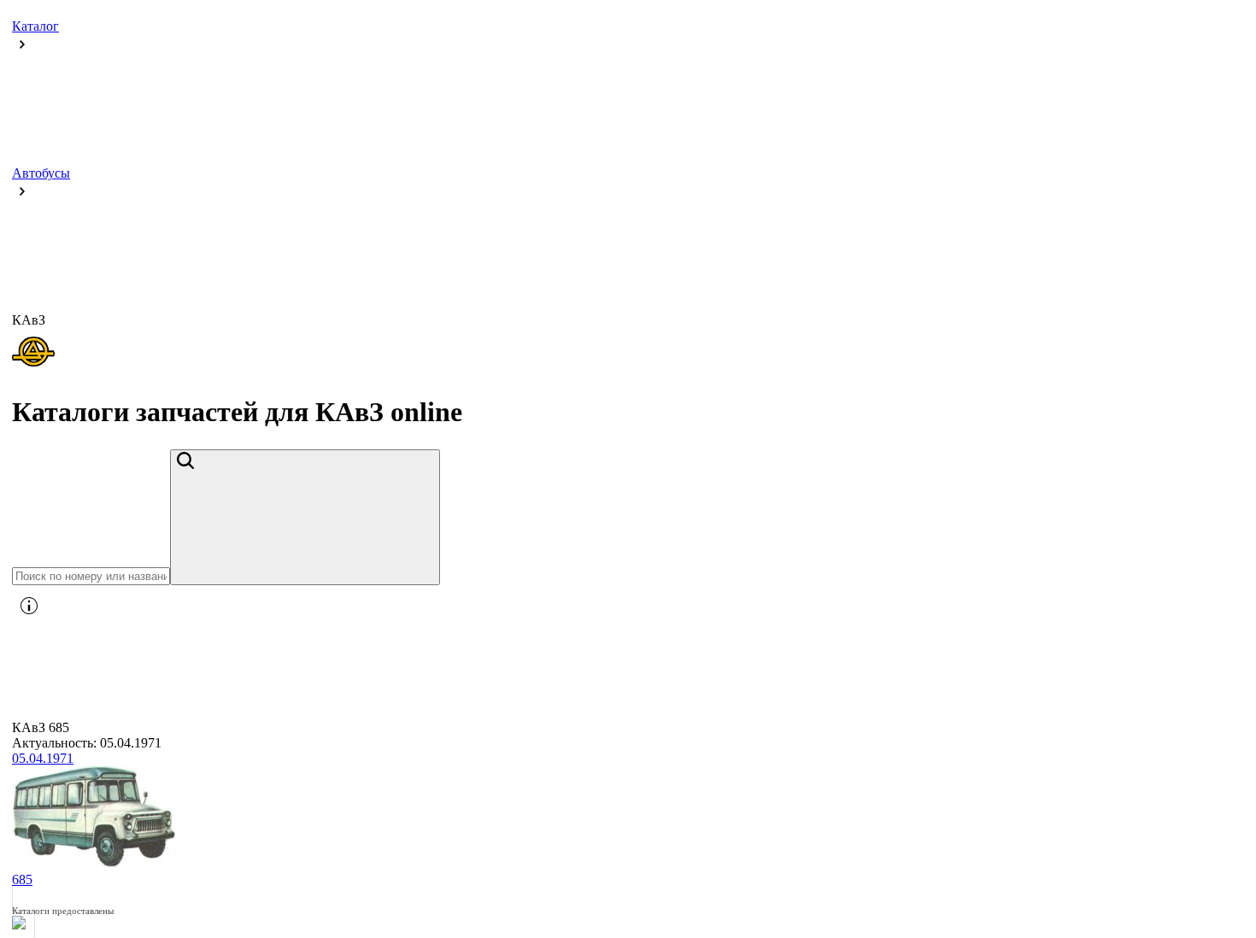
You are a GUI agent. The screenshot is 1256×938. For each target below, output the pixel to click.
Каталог (35, 26)
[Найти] (305, 517)
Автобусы (41, 173)
